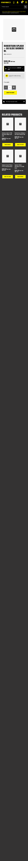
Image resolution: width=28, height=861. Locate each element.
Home (3, 11)
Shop (6, 11)
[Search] (25, 7)
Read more (8, 144)
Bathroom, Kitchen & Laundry (14, 11)
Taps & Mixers (23, 11)
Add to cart (10, 92)
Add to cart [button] (20, 144)
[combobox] (12, 7)
